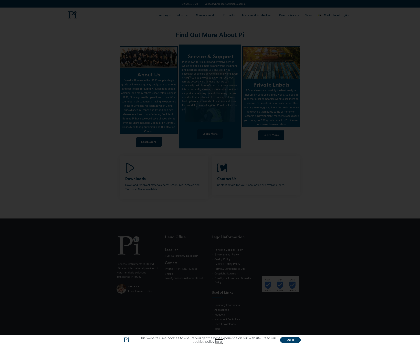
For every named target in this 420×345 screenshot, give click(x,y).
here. (219, 342)
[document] (210, 172)
